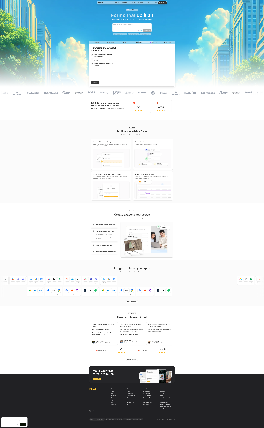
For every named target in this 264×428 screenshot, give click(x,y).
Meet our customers (131, 359)
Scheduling (130, 393)
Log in (155, 2)
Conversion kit (130, 402)
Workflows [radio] (154, 42)
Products (117, 2)
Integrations (133, 2)
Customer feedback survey (120, 34)
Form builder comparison (165, 397)
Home (112, 391)
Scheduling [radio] (111, 42)
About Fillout (163, 393)
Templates (124, 2)
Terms (162, 419)
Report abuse (114, 400)
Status (161, 395)
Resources (140, 2)
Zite (128, 404)
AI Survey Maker (147, 395)
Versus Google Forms (165, 404)
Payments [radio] (140, 42)
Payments (129, 397)
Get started (161, 2)
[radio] (104, 224)
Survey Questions (147, 402)
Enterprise (113, 404)
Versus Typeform (164, 402)
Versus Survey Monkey (165, 406)
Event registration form (133, 34)
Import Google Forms (148, 397)
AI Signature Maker (148, 400)
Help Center (162, 391)
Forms (128, 391)
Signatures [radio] (168, 42)
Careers (113, 397)
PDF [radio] (126, 42)
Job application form (145, 34)
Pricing (147, 2)
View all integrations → (132, 301)
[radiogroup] (132, 42)
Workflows (129, 400)
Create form (146, 30)
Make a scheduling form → (98, 82)
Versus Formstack (164, 408)
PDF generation (131, 395)
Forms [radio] (97, 42)
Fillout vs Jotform (164, 400)
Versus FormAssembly (165, 411)
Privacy (158, 419)
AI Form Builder (147, 393)
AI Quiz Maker (146, 391)
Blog (112, 402)
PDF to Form (146, 404)
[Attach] (114, 30)
